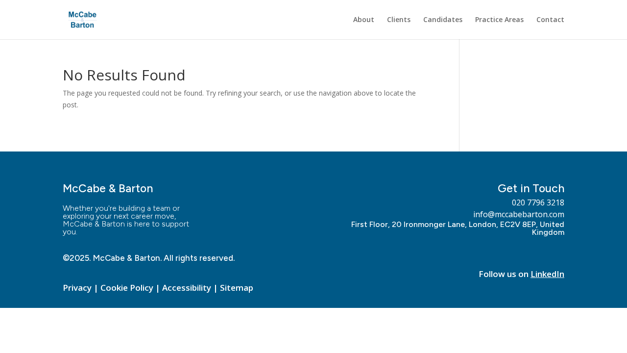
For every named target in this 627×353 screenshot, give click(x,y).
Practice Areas (499, 20)
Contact (550, 20)
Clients (398, 20)
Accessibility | (191, 287)
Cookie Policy (126, 287)
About (363, 20)
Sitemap (236, 287)
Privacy (77, 287)
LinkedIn (547, 273)
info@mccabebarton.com (518, 214)
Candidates (442, 20)
